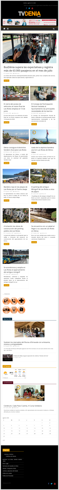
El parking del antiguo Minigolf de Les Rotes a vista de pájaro (42, 189)
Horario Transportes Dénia (9, 468)
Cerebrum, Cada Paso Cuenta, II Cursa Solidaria (23, 406)
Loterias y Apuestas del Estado (10, 471)
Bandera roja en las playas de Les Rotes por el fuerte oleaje (15, 188)
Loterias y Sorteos (8, 454)
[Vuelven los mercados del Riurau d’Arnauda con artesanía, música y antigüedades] (29, 322)
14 (34, 428)
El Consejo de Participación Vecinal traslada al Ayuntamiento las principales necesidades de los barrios (43, 107)
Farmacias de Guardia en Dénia (10, 466)
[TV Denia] (4, 28)
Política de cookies (7, 473)
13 (27, 428)
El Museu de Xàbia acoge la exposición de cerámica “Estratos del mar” (30, 356)
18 (11, 431)
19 (19, 431)
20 (27, 431)
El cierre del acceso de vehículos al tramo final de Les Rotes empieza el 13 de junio (14, 107)
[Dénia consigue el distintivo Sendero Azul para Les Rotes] (16, 130)
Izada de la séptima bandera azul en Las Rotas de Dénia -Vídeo (42, 149)
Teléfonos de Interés (11, 456)
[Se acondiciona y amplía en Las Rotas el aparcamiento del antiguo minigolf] (16, 250)
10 (4, 428)
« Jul (4, 440)
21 (34, 431)
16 (50, 428)
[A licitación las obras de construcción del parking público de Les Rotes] (16, 209)
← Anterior (6, 294)
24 (4, 433)
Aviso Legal (5, 463)
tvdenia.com (16, 73)
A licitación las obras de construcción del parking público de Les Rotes (13, 228)
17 (4, 431)
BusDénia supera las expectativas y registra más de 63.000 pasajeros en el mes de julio (28, 68)
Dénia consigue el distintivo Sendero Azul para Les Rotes (15, 148)
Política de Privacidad (8, 475)
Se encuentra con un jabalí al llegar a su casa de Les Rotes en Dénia (43, 228)
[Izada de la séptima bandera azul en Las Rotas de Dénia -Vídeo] (43, 130)
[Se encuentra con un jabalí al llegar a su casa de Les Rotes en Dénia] (43, 209)
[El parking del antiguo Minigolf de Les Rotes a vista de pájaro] (43, 170)
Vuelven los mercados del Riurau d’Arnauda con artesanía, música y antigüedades (27, 343)
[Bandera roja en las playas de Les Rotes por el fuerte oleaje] (16, 170)
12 (19, 428)
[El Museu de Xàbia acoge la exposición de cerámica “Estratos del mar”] (8, 355)
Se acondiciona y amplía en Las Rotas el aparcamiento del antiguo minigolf (14, 269)
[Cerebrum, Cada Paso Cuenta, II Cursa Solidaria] (29, 386)
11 (11, 428)
